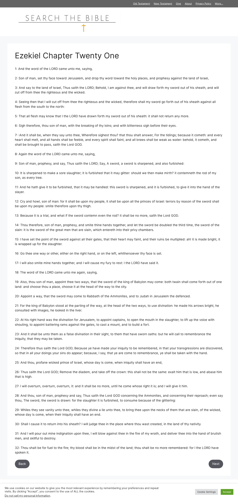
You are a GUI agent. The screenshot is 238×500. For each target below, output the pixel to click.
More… (219, 3)
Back (22, 464)
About (188, 3)
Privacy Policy (203, 3)
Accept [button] (227, 491)
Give (178, 3)
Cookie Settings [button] (206, 491)
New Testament (163, 3)
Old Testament (141, 3)
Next (215, 464)
